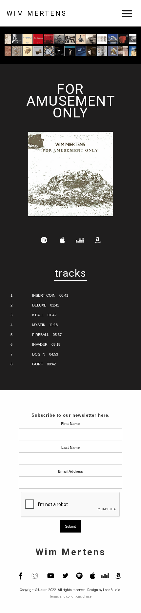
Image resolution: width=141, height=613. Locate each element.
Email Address (70, 471)
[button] (127, 13)
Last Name (70, 447)
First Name (70, 424)
